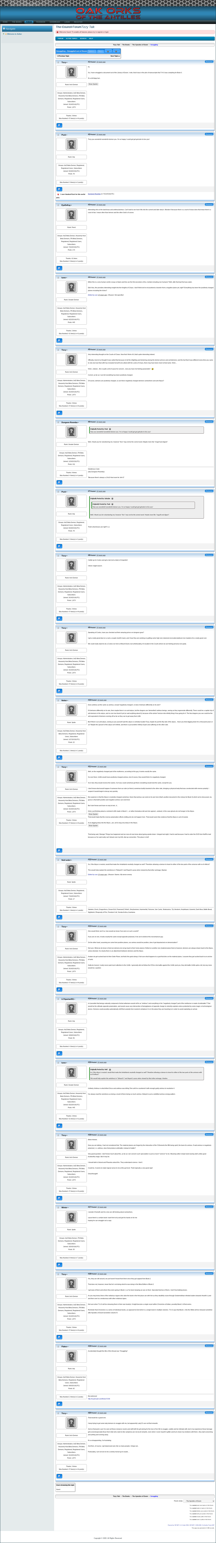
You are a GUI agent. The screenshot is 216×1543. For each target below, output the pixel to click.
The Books (17, 22)
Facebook (40, 22)
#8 (89, 555)
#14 (89, 999)
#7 (89, 491)
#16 (89, 1135)
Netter (64, 700)
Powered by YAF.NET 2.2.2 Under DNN (178, 1525)
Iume (64, 278)
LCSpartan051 (68, 999)
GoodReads (55, 22)
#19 (89, 1346)
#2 (89, 134)
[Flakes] (71, 1356)
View (100, 51)
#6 (89, 422)
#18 (89, 1274)
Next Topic (114, 56)
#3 (89, 205)
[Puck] (71, 144)
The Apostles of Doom (140, 45)
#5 (89, 349)
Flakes (64, 1347)
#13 (89, 926)
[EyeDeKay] (71, 215)
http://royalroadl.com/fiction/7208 (99, 1399)
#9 (89, 627)
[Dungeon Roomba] (71, 432)
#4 (89, 277)
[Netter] (71, 710)
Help (91, 38)
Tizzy (64, 62)
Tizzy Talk (116, 45)
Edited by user (93, 295)
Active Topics (71, 38)
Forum (29, 22)
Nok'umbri (66, 860)
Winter (64, 1208)
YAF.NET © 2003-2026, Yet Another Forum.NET (202, 1525)
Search (83, 38)
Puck (64, 135)
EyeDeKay (66, 205)
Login (67, 22)
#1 (89, 62)
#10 (89, 700)
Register (78, 22)
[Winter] (71, 1217)
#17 (89, 1207)
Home (5, 22)
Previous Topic (64, 56)
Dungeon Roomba (69, 422)
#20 (89, 1413)
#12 (89, 859)
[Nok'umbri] (71, 869)
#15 (89, 1062)
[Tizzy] (71, 72)
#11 (89, 767)
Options (91, 51)
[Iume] (71, 287)
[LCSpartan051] (71, 1008)
